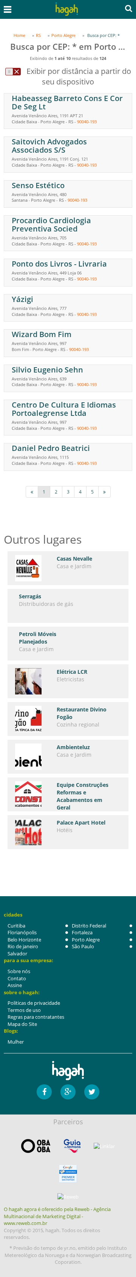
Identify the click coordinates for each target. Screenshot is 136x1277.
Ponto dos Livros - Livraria (59, 264)
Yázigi (22, 299)
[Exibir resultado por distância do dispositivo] (13, 71)
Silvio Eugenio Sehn (47, 370)
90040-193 (87, 121)
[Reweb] (68, 1196)
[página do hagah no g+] (68, 1091)
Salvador (17, 953)
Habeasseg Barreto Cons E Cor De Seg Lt (67, 102)
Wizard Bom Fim (41, 334)
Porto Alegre (86, 939)
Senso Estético (38, 185)
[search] (128, 8)
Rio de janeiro (23, 946)
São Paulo (83, 946)
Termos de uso (24, 1010)
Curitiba (16, 925)
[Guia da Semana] (72, 1146)
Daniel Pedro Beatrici (51, 448)
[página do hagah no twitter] (91, 1091)
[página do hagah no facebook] (44, 1091)
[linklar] (104, 1146)
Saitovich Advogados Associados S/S (49, 145)
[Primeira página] (32, 492)
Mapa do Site (22, 1024)
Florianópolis (22, 932)
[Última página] (104, 492)
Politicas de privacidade (34, 1003)
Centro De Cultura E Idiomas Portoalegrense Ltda (64, 409)
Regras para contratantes (36, 1016)
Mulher (16, 1041)
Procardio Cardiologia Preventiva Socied (51, 224)
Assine (15, 985)
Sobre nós (19, 971)
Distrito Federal (89, 925)
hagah (66, 9)
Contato (17, 978)
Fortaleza (82, 932)
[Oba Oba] (36, 1146)
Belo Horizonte (24, 939)
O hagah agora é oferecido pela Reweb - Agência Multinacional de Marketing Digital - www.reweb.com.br (57, 1216)
